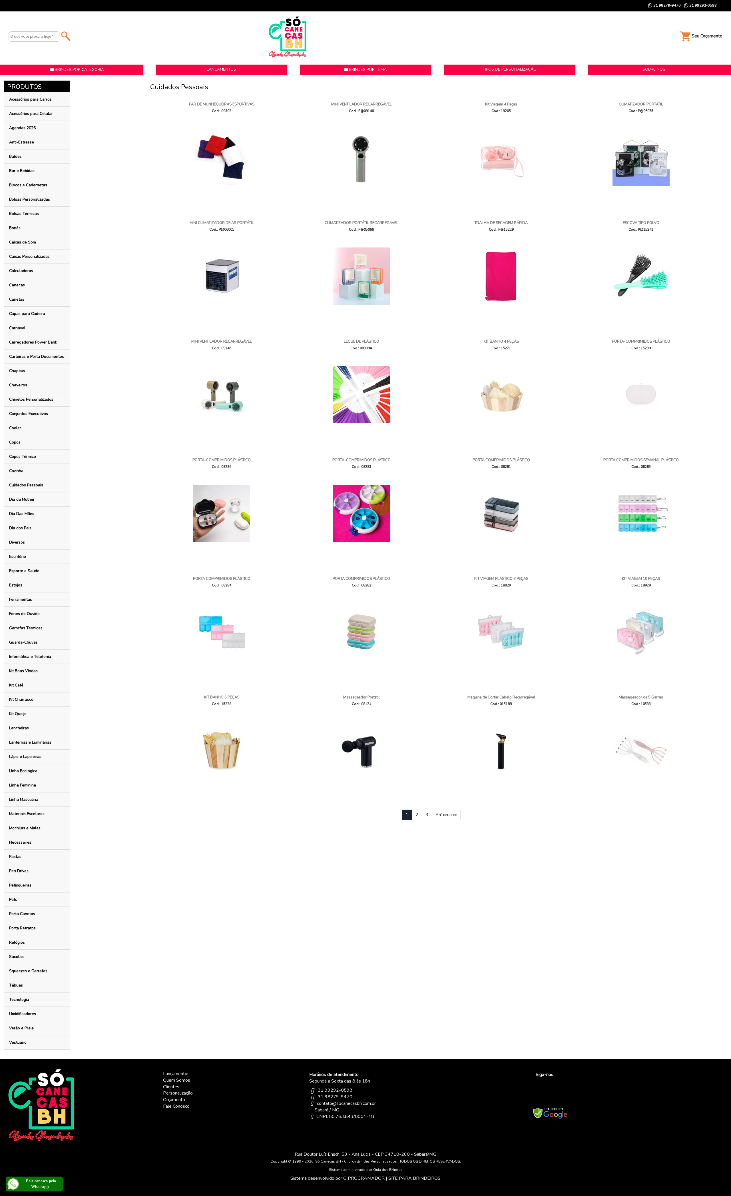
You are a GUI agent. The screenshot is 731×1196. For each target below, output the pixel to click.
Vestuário (18, 1042)
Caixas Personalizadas (29, 256)
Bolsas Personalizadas (29, 199)
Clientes (171, 1087)
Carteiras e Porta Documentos (36, 356)
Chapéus (17, 371)
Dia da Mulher (22, 499)
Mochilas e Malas (25, 828)
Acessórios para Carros (30, 99)
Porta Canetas (22, 914)
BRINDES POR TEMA (367, 69)
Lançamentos (176, 1074)
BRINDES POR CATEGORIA (79, 69)
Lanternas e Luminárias (30, 742)
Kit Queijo (18, 713)
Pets (13, 899)
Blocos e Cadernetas (28, 185)
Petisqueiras (20, 885)
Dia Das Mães (21, 513)
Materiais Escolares (27, 813)
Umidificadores (22, 1014)
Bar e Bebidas (22, 170)
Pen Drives (19, 871)
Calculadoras (21, 270)
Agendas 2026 (22, 128)
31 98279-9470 (666, 5)
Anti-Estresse (21, 142)
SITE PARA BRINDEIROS (414, 1178)
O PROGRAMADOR (364, 1178)
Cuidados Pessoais (26, 485)
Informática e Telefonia (30, 656)
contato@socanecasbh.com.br (346, 1103)
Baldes (15, 156)
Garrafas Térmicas (26, 628)
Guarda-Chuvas (23, 642)
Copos (15, 442)
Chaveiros (18, 385)
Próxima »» (446, 815)
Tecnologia (19, 999)
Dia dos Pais (20, 528)
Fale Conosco (176, 1106)
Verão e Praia (21, 1028)
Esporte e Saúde (24, 571)
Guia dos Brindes (387, 1169)
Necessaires (20, 842)
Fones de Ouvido (24, 613)
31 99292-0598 (702, 5)
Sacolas (16, 956)
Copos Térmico (22, 456)
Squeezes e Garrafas (28, 971)
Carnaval (17, 328)
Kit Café (16, 685)
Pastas (15, 856)
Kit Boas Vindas (23, 671)
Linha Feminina (22, 785)
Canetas (16, 299)
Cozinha (16, 471)
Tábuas (16, 985)
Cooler (15, 428)
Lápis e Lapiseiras (25, 756)
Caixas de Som (22, 242)
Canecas (17, 285)
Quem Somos (176, 1080)
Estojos (15, 585)
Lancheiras (19, 728)
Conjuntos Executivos (28, 413)
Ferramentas (20, 599)
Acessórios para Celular (31, 113)
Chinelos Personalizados (31, 399)
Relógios (17, 942)
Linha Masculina (23, 799)
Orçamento (174, 1100)
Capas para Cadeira (27, 313)
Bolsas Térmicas (24, 213)
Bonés (15, 228)
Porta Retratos (22, 928)
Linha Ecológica (23, 771)
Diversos (17, 542)
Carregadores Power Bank (33, 342)
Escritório (17, 556)
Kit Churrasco (21, 699)
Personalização (178, 1093)
